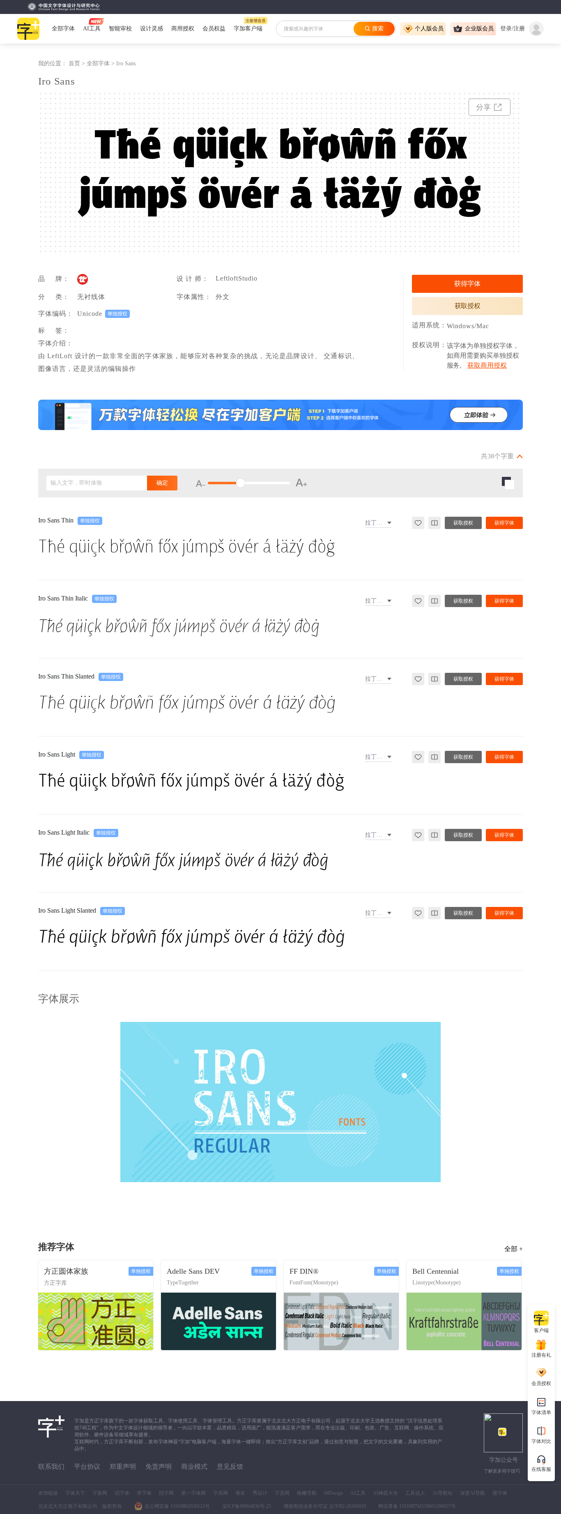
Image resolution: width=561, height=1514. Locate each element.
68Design (333, 1493)
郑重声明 (123, 1466)
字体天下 (75, 1493)
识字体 (122, 1493)
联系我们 (51, 1466)
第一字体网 (193, 1493)
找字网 (166, 1493)
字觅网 (282, 1493)
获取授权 (468, 305)
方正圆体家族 (66, 1271)
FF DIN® (304, 1271)
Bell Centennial (435, 1271)
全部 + (513, 1248)
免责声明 (158, 1466)
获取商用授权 (487, 365)
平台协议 (87, 1466)
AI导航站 (442, 1493)
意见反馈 (230, 1466)
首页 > (78, 63)
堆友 (240, 1493)
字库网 (220, 1493)
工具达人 (415, 1493)
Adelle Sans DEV (193, 1271)
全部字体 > (101, 63)
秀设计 (260, 1493)
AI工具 (358, 1493)
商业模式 (194, 1466)
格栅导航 (307, 1493)
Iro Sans (126, 63)
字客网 (99, 1493)
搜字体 (499, 1493)
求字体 (144, 1493)
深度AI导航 (472, 1493)
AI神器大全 (385, 1493)
